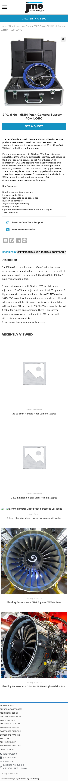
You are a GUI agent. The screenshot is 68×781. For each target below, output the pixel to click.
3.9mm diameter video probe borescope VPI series (34, 518)
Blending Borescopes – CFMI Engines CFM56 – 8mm (34, 602)
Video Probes (34, 514)
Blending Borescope (34, 598)
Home (4, 26)
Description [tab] (9, 252)
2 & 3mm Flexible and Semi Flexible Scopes (34, 497)
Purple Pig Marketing (29, 778)
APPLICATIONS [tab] (43, 252)
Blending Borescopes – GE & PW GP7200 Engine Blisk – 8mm (34, 686)
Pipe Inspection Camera (21, 26)
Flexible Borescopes (34, 409)
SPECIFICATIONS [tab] (26, 252)
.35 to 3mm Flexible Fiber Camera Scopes (34, 413)
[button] (4, 7)
